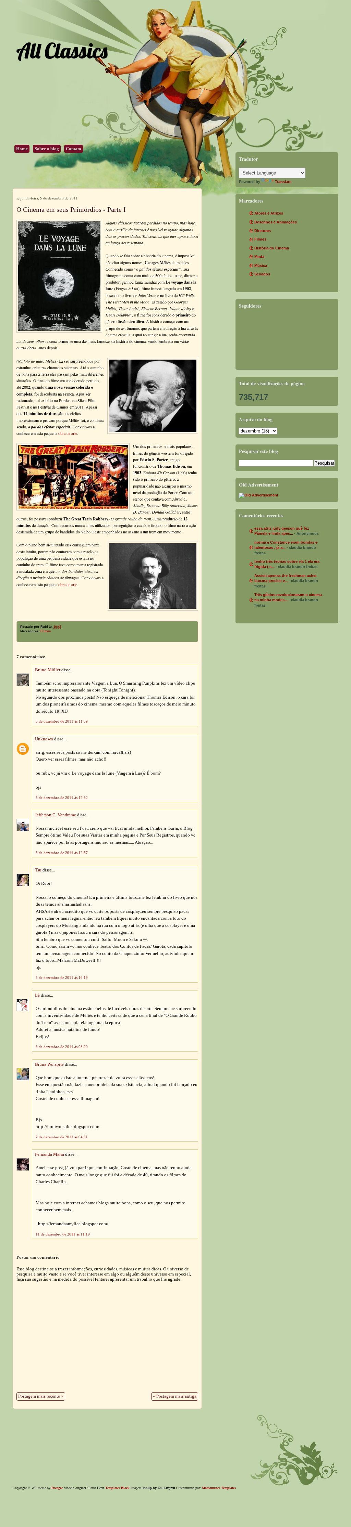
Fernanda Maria (49, 1154)
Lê (37, 995)
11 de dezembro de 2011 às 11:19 (63, 1234)
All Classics (61, 50)
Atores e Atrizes (268, 213)
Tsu (38, 870)
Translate (283, 182)
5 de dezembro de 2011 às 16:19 (62, 977)
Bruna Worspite (49, 1064)
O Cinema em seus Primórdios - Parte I (71, 209)
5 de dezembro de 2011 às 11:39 (62, 721)
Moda (259, 257)
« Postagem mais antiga (174, 1396)
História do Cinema (271, 248)
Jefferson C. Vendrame (55, 815)
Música (260, 265)
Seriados (262, 274)
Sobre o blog (47, 148)
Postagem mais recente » (40, 1396)
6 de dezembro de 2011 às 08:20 (62, 1047)
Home (22, 148)
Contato (73, 148)
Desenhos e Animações (275, 222)
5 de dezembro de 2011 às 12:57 (62, 853)
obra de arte (67, 433)
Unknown (44, 739)
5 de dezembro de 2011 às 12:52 (62, 797)
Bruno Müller (47, 670)
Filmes (45, 631)
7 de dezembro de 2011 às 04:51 (62, 1137)
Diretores (262, 231)
